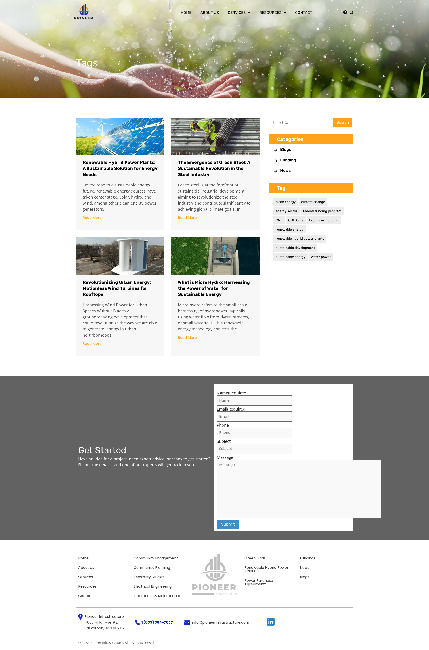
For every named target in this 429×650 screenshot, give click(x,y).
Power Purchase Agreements (258, 582)
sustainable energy (290, 257)
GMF (279, 220)
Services (237, 12)
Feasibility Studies (149, 577)
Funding (288, 160)
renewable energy (289, 229)
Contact (303, 12)
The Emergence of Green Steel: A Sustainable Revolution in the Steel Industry (214, 168)
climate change (313, 202)
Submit (228, 524)
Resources (270, 12)
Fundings (307, 558)
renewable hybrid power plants (300, 239)
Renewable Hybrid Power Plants (266, 569)
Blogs (285, 149)
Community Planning (152, 567)
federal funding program (322, 211)
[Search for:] (300, 122)
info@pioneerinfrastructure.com (220, 622)
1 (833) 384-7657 (157, 622)
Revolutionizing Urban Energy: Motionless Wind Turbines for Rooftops (117, 288)
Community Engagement (156, 558)
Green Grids (255, 558)
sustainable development (295, 248)
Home (186, 12)
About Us (209, 12)
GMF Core (295, 220)
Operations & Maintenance (157, 595)
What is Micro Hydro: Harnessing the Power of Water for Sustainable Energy (214, 288)
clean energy (286, 202)
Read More (92, 217)
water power (321, 257)
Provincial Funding (324, 220)
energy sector (286, 211)
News (285, 170)
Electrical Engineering (153, 586)
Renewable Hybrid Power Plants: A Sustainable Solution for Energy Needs (120, 168)
